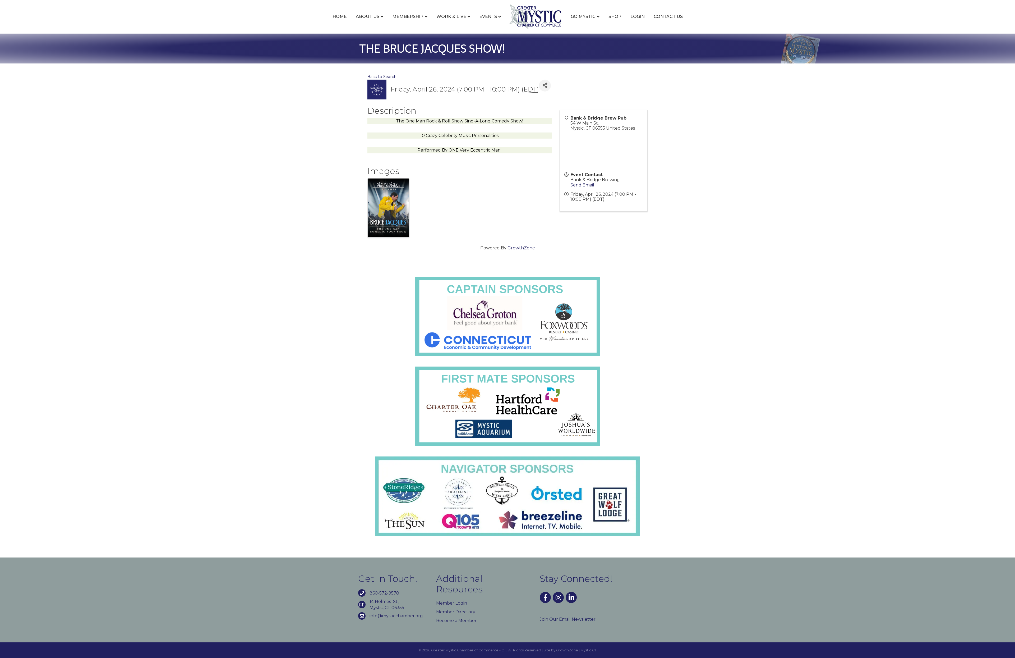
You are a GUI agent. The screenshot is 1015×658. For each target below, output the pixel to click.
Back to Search (381, 76)
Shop (614, 16)
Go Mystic (583, 16)
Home (340, 16)
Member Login (451, 603)
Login (637, 16)
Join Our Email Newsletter (568, 619)
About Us (367, 16)
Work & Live (451, 16)
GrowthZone (521, 247)
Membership (407, 16)
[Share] (545, 86)
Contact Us (668, 16)
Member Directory (455, 611)
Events (488, 16)
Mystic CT (588, 650)
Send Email (582, 185)
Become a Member (456, 620)
